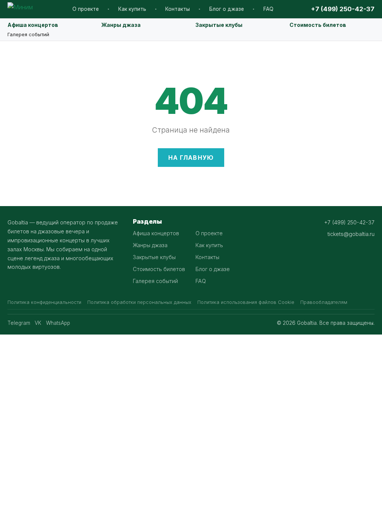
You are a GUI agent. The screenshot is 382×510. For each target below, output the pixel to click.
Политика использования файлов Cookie (245, 302)
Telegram (18, 323)
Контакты (177, 9)
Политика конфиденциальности (44, 302)
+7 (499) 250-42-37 (343, 9)
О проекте (85, 9)
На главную (191, 157)
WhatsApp (58, 323)
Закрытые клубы (218, 25)
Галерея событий (28, 34)
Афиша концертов (32, 25)
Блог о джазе (226, 9)
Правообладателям (323, 302)
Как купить (132, 9)
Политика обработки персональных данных (139, 302)
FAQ (268, 9)
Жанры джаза (121, 25)
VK (38, 323)
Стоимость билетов (317, 25)
